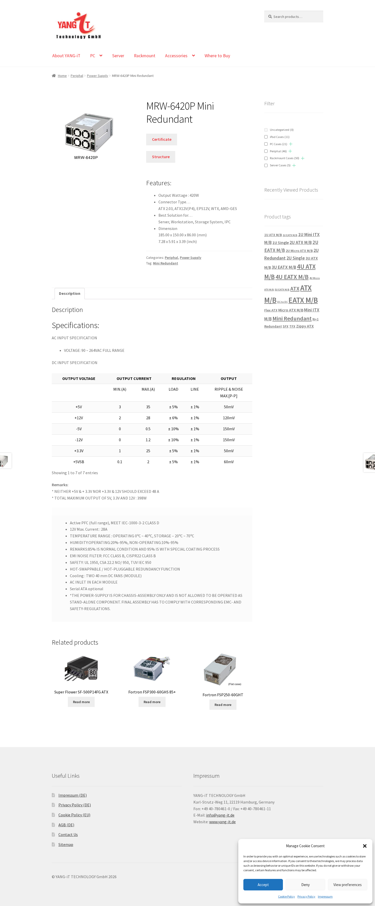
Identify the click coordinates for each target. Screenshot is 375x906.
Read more (81, 702)
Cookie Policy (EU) (74, 814)
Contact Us (68, 834)
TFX (292, 326)
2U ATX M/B (301, 242)
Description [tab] (69, 293)
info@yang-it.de (220, 815)
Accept (263, 884)
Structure (161, 156)
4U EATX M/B (292, 277)
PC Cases (278, 144)
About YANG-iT (66, 56)
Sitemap (65, 844)
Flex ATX (271, 310)
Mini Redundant (165, 263)
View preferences (347, 884)
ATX (294, 288)
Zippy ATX (305, 326)
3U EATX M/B (284, 267)
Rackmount (144, 56)
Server (118, 56)
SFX (286, 326)
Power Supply (97, 75)
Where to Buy (217, 56)
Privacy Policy (306, 896)
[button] (364, 846)
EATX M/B (303, 300)
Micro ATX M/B (290, 309)
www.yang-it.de (222, 821)
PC (92, 56)
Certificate (161, 139)
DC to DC (282, 302)
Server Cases (280, 165)
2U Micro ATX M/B (299, 250)
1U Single (280, 242)
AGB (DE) (66, 824)
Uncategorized (282, 130)
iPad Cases (280, 137)
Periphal (77, 75)
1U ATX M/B (273, 235)
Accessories (176, 56)
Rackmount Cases (284, 158)
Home (62, 75)
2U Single (295, 258)
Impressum (325, 896)
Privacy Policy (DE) (74, 804)
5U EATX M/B (282, 289)
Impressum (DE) (72, 795)
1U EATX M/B (290, 235)
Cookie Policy (286, 896)
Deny (305, 884)
